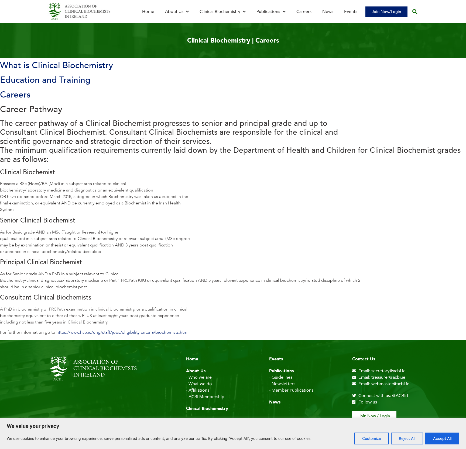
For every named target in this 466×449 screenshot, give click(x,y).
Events (350, 12)
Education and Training (45, 80)
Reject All (407, 438)
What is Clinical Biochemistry (56, 65)
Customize (371, 438)
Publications (268, 12)
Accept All (442, 438)
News (327, 12)
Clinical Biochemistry (220, 12)
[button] (414, 11)
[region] (233, 433)
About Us (174, 12)
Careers (303, 12)
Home (148, 12)
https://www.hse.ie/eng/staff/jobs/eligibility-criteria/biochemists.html (122, 332)
